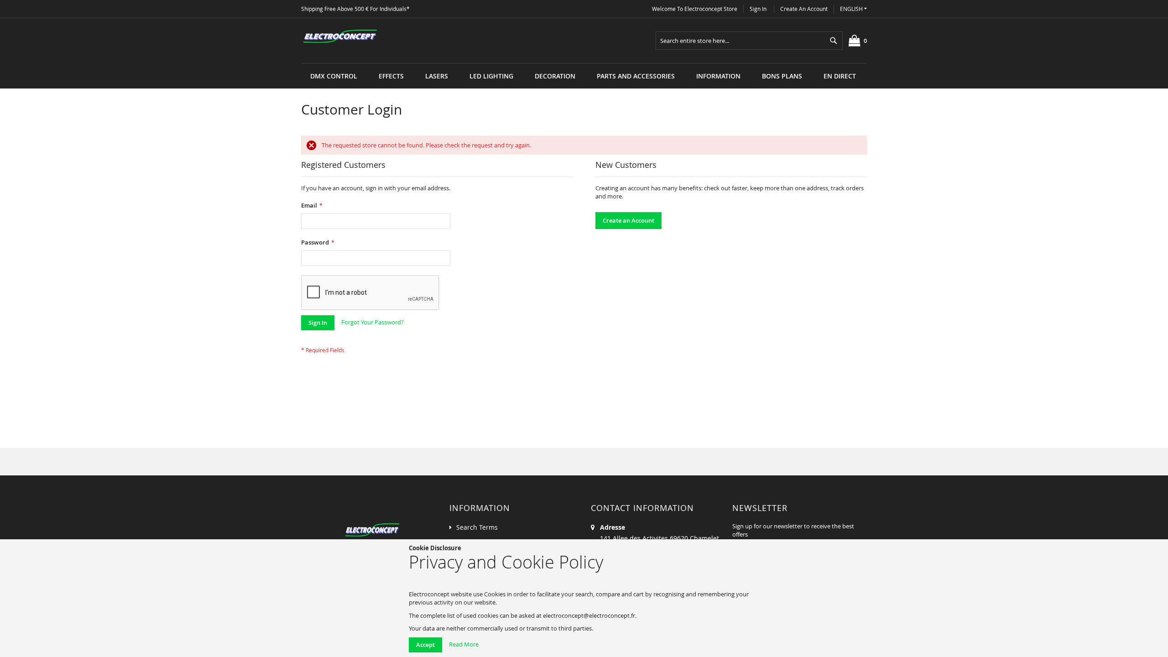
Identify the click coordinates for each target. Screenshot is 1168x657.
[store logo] (340, 36)
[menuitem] (333, 76)
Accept (425, 645)
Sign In (758, 8)
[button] (853, 9)
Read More (464, 644)
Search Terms (477, 527)
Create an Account (804, 8)
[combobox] (749, 40)
